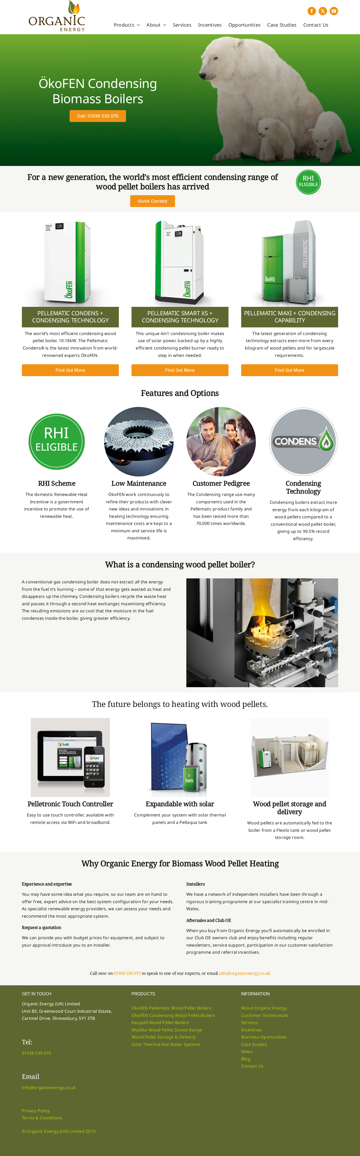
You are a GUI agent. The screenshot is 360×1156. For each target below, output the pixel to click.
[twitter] (323, 11)
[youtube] (334, 11)
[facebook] (312, 11)
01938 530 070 (127, 973)
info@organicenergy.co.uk (244, 973)
